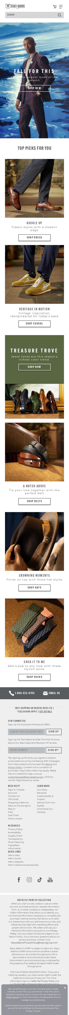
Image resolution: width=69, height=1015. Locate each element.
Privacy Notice (12, 997)
